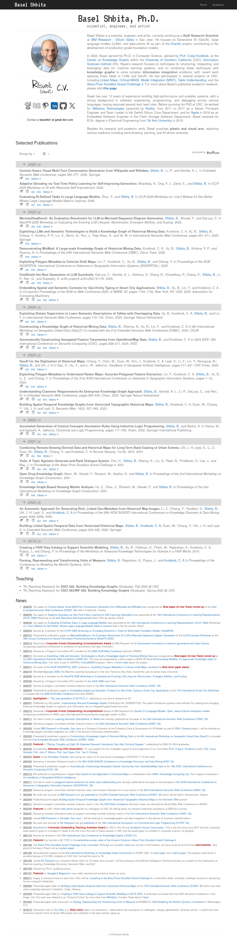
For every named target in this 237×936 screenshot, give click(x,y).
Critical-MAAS (129, 80)
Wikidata (111, 897)
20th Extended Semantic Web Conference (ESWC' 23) (132, 794)
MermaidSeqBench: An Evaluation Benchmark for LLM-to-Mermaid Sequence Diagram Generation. (92, 218)
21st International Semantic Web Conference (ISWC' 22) (160, 813)
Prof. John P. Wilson (44, 752)
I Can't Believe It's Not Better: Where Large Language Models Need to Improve (69, 626)
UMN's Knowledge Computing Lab (170, 774)
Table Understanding (192, 80)
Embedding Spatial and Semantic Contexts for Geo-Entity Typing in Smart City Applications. (87, 287)
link (27, 178)
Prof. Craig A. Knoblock (182, 749)
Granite (176, 43)
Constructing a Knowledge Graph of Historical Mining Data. (63, 326)
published (90, 794)
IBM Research (68, 794)
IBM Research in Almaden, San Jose (61, 728)
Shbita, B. (157, 170)
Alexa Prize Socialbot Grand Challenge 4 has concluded (68, 845)
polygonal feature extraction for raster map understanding (85, 782)
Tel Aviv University (159, 120)
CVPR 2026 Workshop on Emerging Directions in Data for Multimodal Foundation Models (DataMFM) (118, 630)
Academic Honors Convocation (147, 827)
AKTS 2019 (136, 894)
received (152, 667)
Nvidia (150, 108)
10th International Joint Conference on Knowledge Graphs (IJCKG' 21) (99, 835)
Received (38, 827)
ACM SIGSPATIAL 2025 (64, 667)
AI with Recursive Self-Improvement (72, 618)
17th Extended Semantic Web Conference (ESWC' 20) (173, 886)
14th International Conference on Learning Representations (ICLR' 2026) (169, 622)
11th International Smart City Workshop (197, 690)
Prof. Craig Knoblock (194, 55)
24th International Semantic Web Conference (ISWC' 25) (130, 685)
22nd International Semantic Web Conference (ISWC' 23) (174, 790)
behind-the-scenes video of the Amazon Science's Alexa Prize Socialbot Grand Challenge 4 (126, 840)
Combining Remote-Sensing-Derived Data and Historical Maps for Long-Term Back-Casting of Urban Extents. (100, 447)
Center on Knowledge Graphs (108, 59)
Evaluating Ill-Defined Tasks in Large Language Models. (60, 196)
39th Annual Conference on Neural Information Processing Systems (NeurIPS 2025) (68, 638)
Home (203, 4)
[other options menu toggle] (46, 153)
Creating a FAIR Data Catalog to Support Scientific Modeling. (64, 547)
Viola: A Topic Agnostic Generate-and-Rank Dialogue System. (65, 460)
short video (122, 662)
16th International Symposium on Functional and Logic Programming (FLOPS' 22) (145, 823)
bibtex (35, 178)
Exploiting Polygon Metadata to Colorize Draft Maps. (58, 261)
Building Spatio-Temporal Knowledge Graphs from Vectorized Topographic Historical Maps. (87, 404)
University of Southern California (168, 59)
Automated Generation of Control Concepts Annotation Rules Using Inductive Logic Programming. (92, 426)
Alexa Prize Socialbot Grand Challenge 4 (115, 84)
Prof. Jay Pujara (65, 752)
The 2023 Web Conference (113, 804)
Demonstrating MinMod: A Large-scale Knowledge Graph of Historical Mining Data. (81, 248)
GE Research (67, 823)
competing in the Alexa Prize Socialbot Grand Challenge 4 (120, 878)
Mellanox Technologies (108, 108)
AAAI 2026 (98, 681)
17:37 (66, 840)
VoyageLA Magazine (58, 873)
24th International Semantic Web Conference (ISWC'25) (57, 659)
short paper (159, 853)
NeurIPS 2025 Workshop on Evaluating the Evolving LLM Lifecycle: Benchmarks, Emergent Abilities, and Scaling (125, 676)
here (145, 897)
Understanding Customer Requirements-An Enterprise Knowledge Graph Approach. (81, 391)
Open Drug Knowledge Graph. (41, 473)
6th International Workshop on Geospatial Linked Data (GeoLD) (175, 736)
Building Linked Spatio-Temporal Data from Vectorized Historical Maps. (72, 525)
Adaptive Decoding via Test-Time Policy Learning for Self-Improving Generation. (78, 183)
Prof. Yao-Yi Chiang (86, 752)
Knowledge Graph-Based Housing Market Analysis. (57, 487)
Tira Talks (59, 910)
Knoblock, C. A (62, 512)
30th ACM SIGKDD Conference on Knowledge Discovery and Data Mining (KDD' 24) (128, 761)
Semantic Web (171, 799)
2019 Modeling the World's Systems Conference (178, 902)
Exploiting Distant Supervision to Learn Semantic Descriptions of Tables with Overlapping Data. (90, 313)
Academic (218, 4)
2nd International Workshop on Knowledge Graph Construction (98, 853)
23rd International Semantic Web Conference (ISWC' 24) (177, 719)
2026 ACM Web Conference (107, 651)
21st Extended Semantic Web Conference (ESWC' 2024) (63, 739)
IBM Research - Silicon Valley (112, 39)
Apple (195, 112)
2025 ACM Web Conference (59, 693)
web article (67, 808)
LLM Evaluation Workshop (197, 635)
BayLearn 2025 (52, 671)
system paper (66, 848)
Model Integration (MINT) (158, 80)
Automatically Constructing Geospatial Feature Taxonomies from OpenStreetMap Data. (83, 339)
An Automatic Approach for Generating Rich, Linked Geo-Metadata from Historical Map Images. (90, 508)
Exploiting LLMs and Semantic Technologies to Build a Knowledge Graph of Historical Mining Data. (92, 231)
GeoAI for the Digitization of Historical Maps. (53, 361)
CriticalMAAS (88, 662)
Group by (26, 153)
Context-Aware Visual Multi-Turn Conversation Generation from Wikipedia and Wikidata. (84, 170)
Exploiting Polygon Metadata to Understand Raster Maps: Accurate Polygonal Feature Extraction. (91, 374)
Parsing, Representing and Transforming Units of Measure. (63, 560)
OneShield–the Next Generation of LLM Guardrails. (57, 274)
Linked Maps (109, 80)
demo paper (179, 853)
